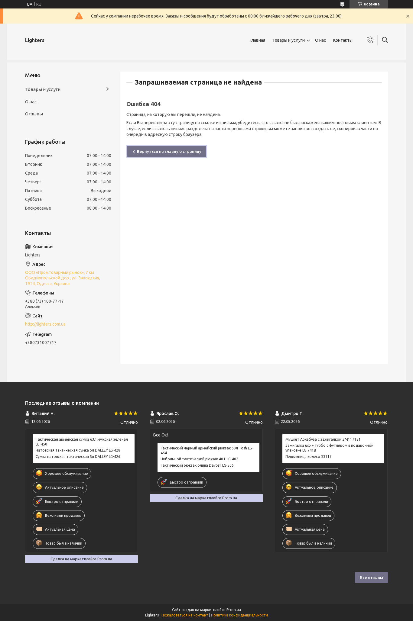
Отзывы (34, 113)
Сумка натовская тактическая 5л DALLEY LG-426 (78, 457)
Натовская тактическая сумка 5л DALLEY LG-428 (78, 450)
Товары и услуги (288, 40)
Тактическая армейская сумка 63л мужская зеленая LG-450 (82, 441)
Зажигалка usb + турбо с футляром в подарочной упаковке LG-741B (329, 447)
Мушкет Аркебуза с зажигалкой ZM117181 (323, 439)
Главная (257, 40)
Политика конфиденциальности (239, 615)
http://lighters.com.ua (45, 324)
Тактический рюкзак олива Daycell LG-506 (197, 465)
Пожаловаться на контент (184, 615)
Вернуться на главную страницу (169, 151)
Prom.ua (233, 610)
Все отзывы (371, 577)
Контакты (343, 40)
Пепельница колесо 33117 (308, 457)
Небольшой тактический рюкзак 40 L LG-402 (199, 459)
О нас (320, 40)
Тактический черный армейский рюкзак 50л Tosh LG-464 (207, 450)
